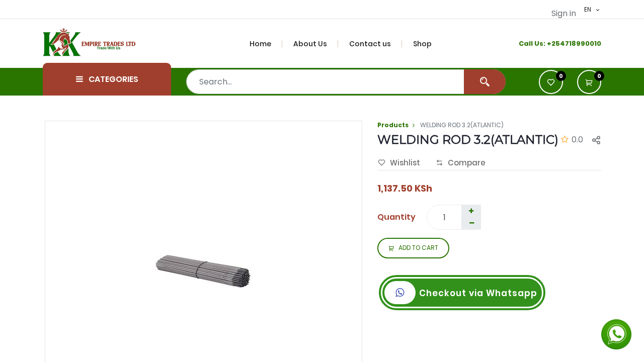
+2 (551, 43)
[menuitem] (266, 43)
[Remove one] (471, 223)
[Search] (485, 81)
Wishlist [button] (405, 162)
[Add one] (470, 211)
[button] (589, 82)
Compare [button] (467, 162)
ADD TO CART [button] (418, 247)
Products (393, 125)
